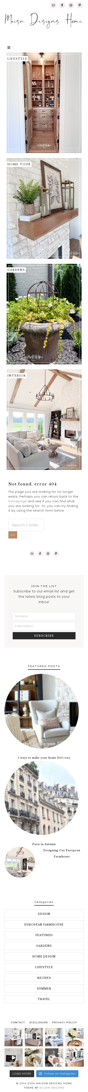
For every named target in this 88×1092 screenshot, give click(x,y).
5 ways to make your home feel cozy (44, 757)
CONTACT (18, 1022)
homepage (17, 501)
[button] (44, 46)
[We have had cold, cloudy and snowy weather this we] (54, 1037)
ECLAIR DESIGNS (52, 1087)
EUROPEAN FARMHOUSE (44, 924)
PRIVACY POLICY (64, 1022)
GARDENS (44, 945)
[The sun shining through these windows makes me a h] (34, 1037)
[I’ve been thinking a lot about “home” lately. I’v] (74, 1057)
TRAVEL (44, 999)
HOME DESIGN (44, 956)
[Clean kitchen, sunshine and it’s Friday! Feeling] (14, 1037)
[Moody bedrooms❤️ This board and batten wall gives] (54, 1057)
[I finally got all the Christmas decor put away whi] (74, 1037)
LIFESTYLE (44, 967)
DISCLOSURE (38, 1022)
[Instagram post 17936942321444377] (14, 1057)
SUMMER (44, 988)
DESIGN (44, 913)
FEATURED (44, 935)
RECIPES (44, 977)
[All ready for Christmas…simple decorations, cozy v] (34, 1057)
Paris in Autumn (44, 844)
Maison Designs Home (44, 20)
